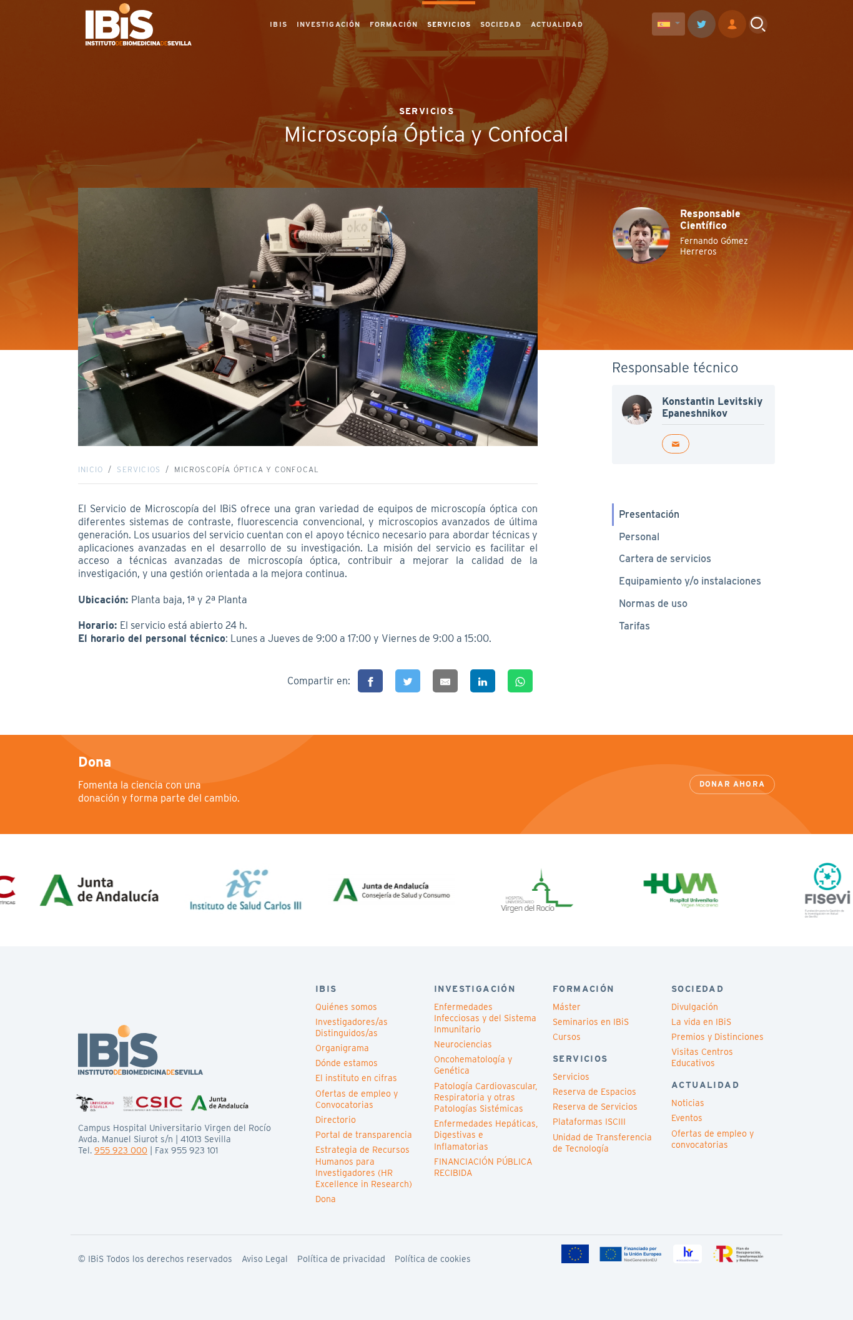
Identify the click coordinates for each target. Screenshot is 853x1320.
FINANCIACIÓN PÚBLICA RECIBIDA (483, 1167)
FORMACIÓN (394, 24)
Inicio (90, 469)
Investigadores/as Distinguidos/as (351, 1027)
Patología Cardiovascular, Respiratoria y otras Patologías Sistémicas (485, 1097)
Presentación (649, 514)
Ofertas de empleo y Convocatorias (356, 1099)
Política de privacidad (341, 1259)
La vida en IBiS (701, 1022)
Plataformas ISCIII (589, 1122)
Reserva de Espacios (594, 1092)
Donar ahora (732, 784)
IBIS (278, 24)
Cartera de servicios (665, 559)
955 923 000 (120, 1150)
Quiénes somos (346, 1007)
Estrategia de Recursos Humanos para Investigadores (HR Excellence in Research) (363, 1167)
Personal (639, 537)
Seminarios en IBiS (591, 1022)
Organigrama (342, 1048)
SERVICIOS (449, 24)
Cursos (567, 1037)
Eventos (687, 1118)
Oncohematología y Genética (473, 1064)
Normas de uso (653, 603)
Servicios (138, 469)
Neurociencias (463, 1044)
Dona (325, 1199)
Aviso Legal (265, 1259)
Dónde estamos (346, 1063)
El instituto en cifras (356, 1078)
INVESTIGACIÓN (328, 24)
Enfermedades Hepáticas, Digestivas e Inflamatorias (486, 1135)
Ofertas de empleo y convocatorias (712, 1139)
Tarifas (634, 626)
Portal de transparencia (363, 1135)
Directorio (335, 1120)
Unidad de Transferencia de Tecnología (602, 1142)
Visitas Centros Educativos (702, 1057)
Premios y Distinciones (717, 1037)
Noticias (687, 1103)
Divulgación (694, 1007)
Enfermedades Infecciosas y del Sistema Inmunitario (485, 1018)
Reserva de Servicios (595, 1107)
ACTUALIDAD (557, 24)
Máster (567, 1007)
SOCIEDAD (500, 24)
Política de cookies (433, 1259)
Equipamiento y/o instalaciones (690, 581)
